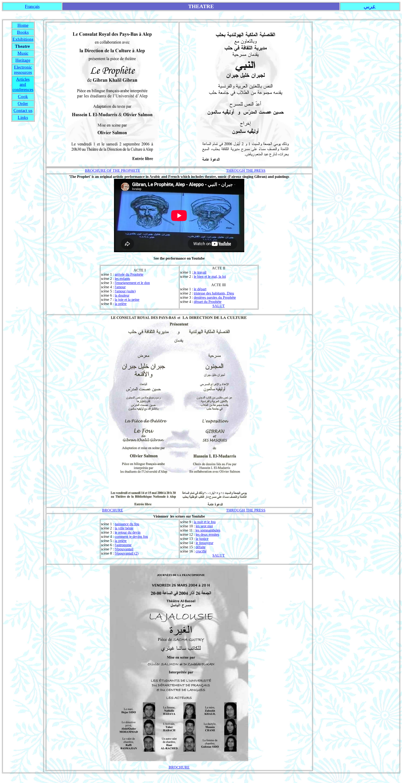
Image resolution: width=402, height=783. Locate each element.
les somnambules (207, 530)
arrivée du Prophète (129, 274)
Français (32, 6)
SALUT (218, 306)
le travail (199, 272)
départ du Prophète (207, 302)
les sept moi (204, 526)
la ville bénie (124, 528)
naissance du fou (127, 524)
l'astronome (123, 545)
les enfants (122, 279)
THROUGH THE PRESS (245, 171)
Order (23, 103)
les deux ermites (207, 534)
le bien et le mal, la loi (210, 276)
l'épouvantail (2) (126, 553)
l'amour (120, 287)
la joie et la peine (127, 300)
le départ (200, 289)
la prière (121, 304)
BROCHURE (112, 510)
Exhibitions (23, 39)
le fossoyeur (204, 543)
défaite (200, 547)
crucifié (201, 551)
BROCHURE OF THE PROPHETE (112, 171)
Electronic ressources (23, 70)
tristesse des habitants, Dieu (214, 293)
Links (23, 117)
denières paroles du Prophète (215, 297)
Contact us (22, 110)
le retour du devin (128, 532)
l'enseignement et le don (132, 283)
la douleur (122, 295)
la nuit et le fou (205, 522)
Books (23, 32)
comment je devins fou (131, 537)
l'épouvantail (124, 549)
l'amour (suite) (125, 291)
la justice (202, 539)
